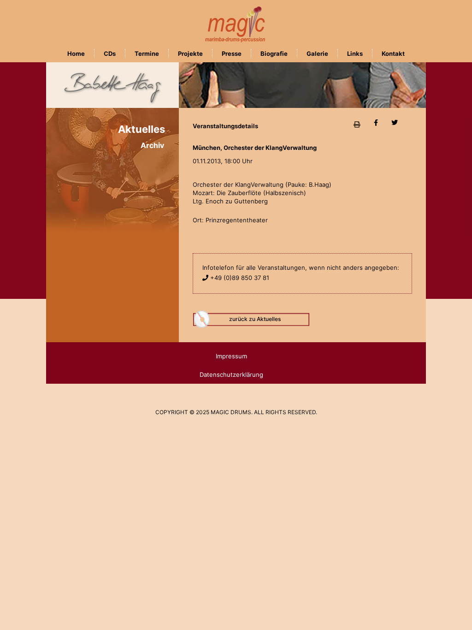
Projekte (190, 53)
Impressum (231, 356)
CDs (110, 53)
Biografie (274, 53)
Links (355, 53)
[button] (357, 124)
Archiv (152, 145)
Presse (232, 53)
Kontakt (393, 53)
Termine (147, 53)
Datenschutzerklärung (231, 374)
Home (76, 53)
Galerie (317, 53)
